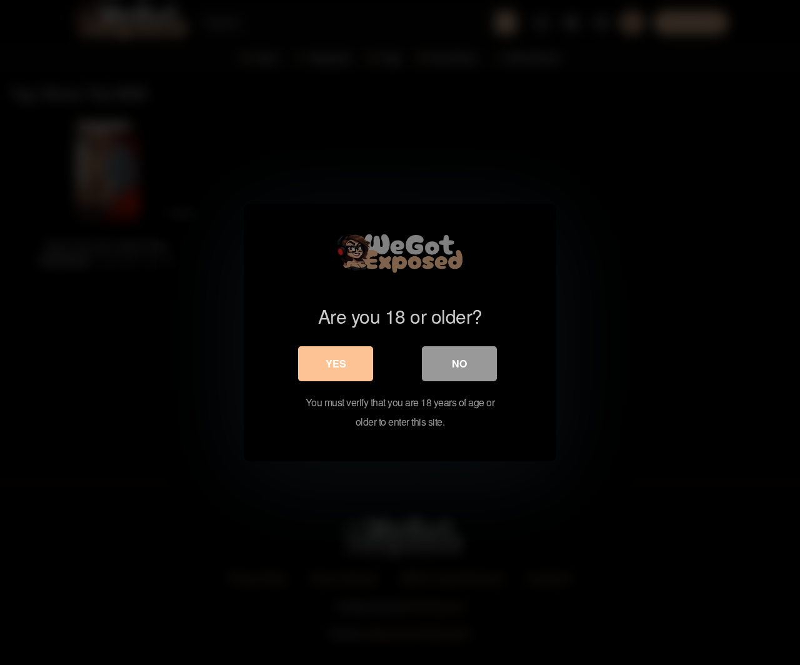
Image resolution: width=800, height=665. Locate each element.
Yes (336, 363)
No (459, 363)
